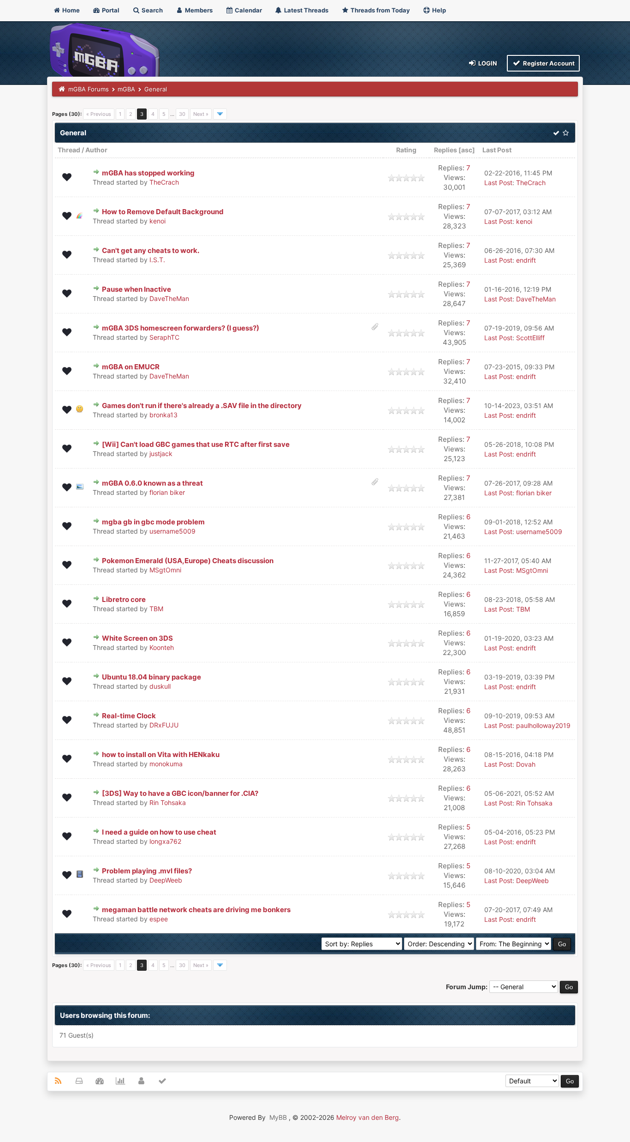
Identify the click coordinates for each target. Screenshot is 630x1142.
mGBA (126, 89)
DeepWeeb (165, 880)
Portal (110, 10)
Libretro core (124, 599)
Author (96, 150)
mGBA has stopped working (148, 172)
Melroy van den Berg (367, 1117)
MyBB (278, 1117)
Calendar (247, 10)
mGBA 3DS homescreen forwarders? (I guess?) (180, 328)
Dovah (525, 764)
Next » (200, 114)
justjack (160, 453)
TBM (156, 609)
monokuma (166, 764)
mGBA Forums (88, 89)
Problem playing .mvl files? (147, 870)
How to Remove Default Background (163, 211)
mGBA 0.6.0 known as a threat (152, 483)
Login (487, 63)
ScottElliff (530, 338)
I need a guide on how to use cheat (159, 832)
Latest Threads (305, 10)
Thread (69, 150)
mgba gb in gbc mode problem (153, 521)
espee (158, 919)
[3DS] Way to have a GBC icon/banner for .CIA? (180, 793)
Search (151, 10)
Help (438, 10)
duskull (160, 686)
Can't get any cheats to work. (150, 250)
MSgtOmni (165, 570)
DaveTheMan (169, 298)
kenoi (157, 221)
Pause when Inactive (136, 289)
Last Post (496, 150)
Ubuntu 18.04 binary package (151, 677)
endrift (526, 260)
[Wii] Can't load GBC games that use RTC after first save (196, 444)
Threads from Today (379, 10)
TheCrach (164, 182)
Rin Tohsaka (167, 802)
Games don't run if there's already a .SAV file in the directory (202, 405)
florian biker (167, 492)
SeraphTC (164, 337)
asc (466, 150)
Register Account (548, 63)
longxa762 (165, 841)
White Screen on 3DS (137, 638)
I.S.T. (157, 260)
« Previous (98, 114)
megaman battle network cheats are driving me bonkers (196, 909)
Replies (445, 150)
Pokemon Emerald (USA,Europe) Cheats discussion (187, 560)
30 (182, 114)
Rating (406, 150)
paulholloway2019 (543, 725)
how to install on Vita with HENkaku (161, 754)
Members (198, 10)
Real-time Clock (129, 715)
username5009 (172, 531)
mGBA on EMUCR (131, 366)
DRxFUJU (163, 725)
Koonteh (161, 647)
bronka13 (163, 415)
